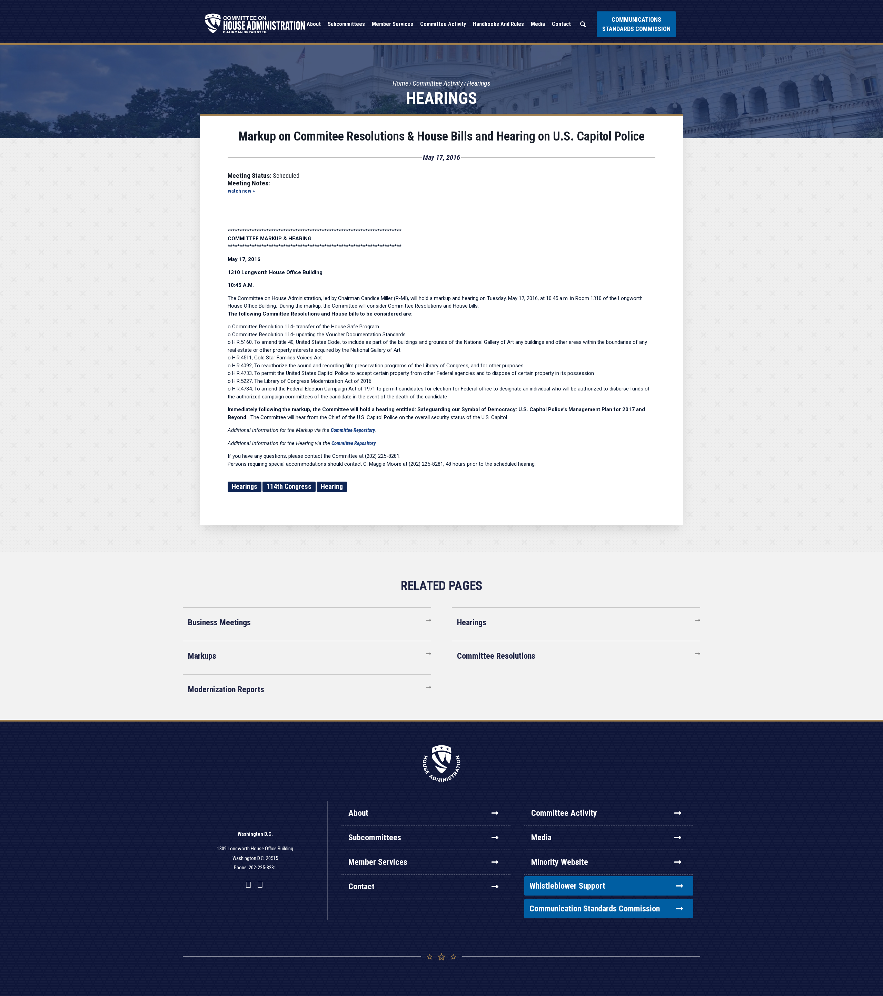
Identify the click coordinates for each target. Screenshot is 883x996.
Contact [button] (561, 24)
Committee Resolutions (496, 656)
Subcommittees (374, 837)
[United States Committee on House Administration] (255, 23)
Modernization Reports (226, 689)
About (358, 813)
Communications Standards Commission (636, 24)
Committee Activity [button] (443, 24)
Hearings (478, 83)
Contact (361, 886)
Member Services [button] (392, 24)
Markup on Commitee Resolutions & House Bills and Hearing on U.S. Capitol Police (441, 136)
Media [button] (538, 24)
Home (400, 83)
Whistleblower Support (567, 886)
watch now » (241, 191)
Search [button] (583, 24)
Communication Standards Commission (594, 908)
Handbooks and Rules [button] (498, 24)
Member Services (377, 862)
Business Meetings (219, 622)
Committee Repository (353, 430)
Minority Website (559, 862)
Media (541, 837)
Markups (202, 656)
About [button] (314, 24)
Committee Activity (438, 83)
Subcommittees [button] (346, 24)
